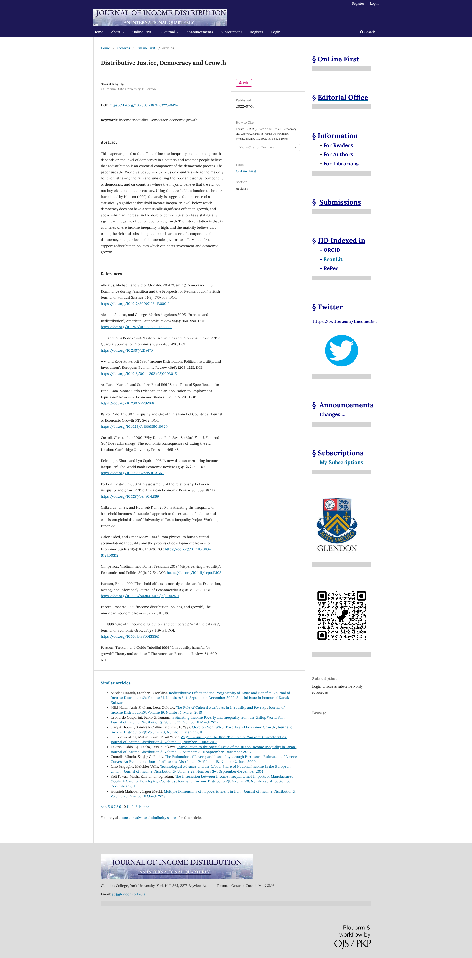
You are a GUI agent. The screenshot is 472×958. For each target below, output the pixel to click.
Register (256, 32)
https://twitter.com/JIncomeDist (344, 319)
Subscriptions (231, 32)
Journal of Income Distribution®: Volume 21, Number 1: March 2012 (165, 722)
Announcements (199, 32)
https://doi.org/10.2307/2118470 (127, 350)
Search (369, 32)
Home (98, 32)
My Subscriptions (341, 462)
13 (136, 806)
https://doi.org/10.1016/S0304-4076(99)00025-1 (140, 596)
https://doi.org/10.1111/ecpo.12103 (194, 572)
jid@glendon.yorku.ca (128, 894)
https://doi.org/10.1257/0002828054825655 (136, 327)
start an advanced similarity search (149, 817)
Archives (123, 48)
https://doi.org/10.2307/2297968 (127, 403)
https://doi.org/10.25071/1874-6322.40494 (143, 105)
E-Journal (167, 32)
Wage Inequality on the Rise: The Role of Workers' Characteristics (234, 737)
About (116, 32)
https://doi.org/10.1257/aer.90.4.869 (130, 496)
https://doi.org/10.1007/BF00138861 (130, 636)
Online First (141, 32)
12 (131, 806)
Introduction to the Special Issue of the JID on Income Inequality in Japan (236, 747)
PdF (242, 83)
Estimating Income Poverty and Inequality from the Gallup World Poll (228, 717)
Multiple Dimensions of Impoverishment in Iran (203, 791)
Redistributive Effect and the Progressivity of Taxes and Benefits (220, 693)
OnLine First (146, 48)
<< (102, 806)
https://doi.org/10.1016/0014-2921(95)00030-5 (139, 373)
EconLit (333, 259)
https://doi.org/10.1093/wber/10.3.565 (132, 473)
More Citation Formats (256, 147)
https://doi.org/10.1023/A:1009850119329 (134, 426)
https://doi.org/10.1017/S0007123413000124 (136, 303)
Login (275, 32)
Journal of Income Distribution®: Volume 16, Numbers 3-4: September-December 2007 (181, 752)
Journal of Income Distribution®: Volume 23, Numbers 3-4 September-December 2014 (193, 771)
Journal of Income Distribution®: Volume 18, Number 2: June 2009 (202, 761)
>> (147, 806)
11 (128, 806)
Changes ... (332, 414)
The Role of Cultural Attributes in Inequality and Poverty (221, 707)
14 (140, 806)
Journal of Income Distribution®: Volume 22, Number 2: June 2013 (164, 742)
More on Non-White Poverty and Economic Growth (234, 727)
